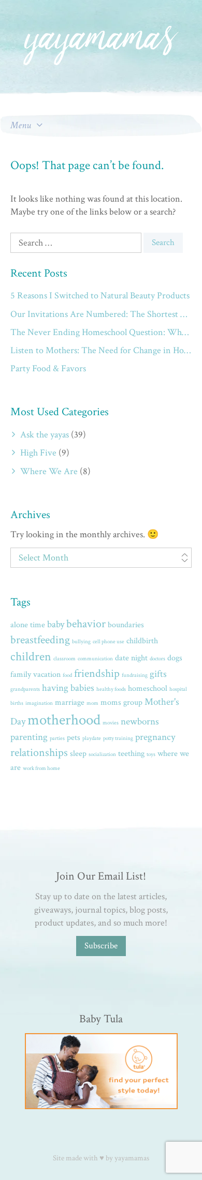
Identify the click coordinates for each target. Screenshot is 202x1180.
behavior (86, 623)
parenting (29, 737)
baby (55, 624)
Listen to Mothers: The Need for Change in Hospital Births (101, 350)
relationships (39, 752)
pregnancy (155, 737)
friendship (97, 673)
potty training (118, 738)
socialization (102, 754)
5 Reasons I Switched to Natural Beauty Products (100, 295)
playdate (91, 738)
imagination (39, 703)
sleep (78, 753)
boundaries (126, 624)
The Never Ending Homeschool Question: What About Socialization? (101, 332)
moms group (121, 702)
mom (92, 703)
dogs (174, 658)
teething (131, 753)
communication (95, 658)
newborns (140, 721)
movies (111, 723)
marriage (69, 702)
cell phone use (108, 641)
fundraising (135, 675)
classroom (64, 658)
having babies (68, 688)
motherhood (63, 720)
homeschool (147, 688)
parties (57, 738)
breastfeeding (40, 639)
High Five (38, 453)
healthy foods (111, 689)
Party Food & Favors (48, 368)
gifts (158, 674)
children (30, 656)
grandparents (25, 689)
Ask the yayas (44, 435)
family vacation (35, 674)
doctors (157, 658)
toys (151, 754)
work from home (41, 768)
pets (73, 737)
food (67, 675)
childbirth (142, 641)
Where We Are (49, 471)
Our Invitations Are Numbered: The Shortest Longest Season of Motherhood (101, 314)
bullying (81, 641)
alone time (27, 624)
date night (131, 658)
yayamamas (131, 1158)
